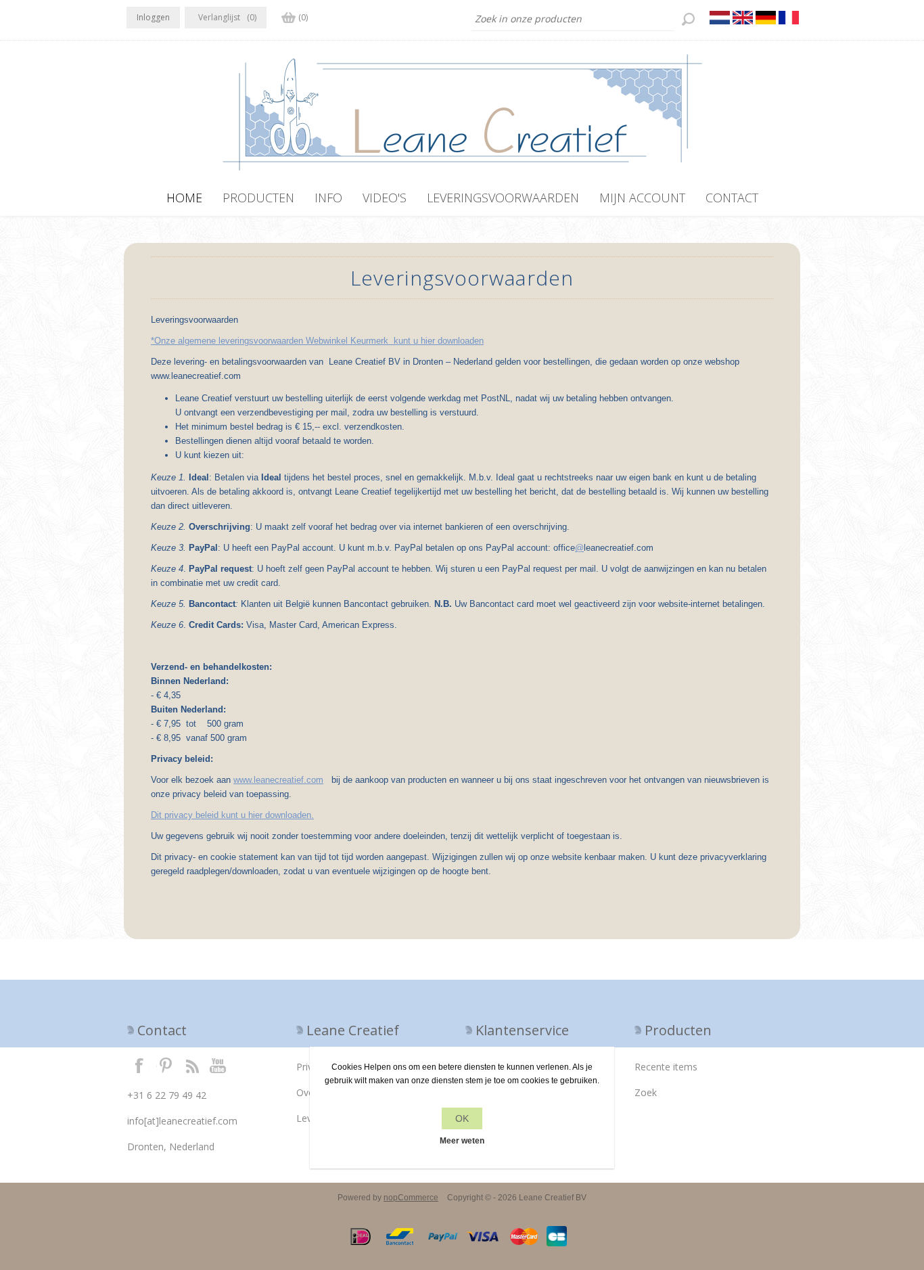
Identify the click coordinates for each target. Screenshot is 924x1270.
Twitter (165, 1065)
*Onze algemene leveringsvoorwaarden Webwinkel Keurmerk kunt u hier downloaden (317, 341)
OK (462, 1118)
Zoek (645, 1092)
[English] (743, 17)
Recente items (665, 1066)
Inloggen (153, 17)
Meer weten (462, 1141)
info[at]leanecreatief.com (182, 1120)
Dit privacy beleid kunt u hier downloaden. (232, 815)
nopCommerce (411, 1197)
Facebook (139, 1065)
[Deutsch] (766, 17)
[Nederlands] (720, 17)
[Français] (789, 17)
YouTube (218, 1065)
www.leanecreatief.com (278, 780)
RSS (192, 1065)
